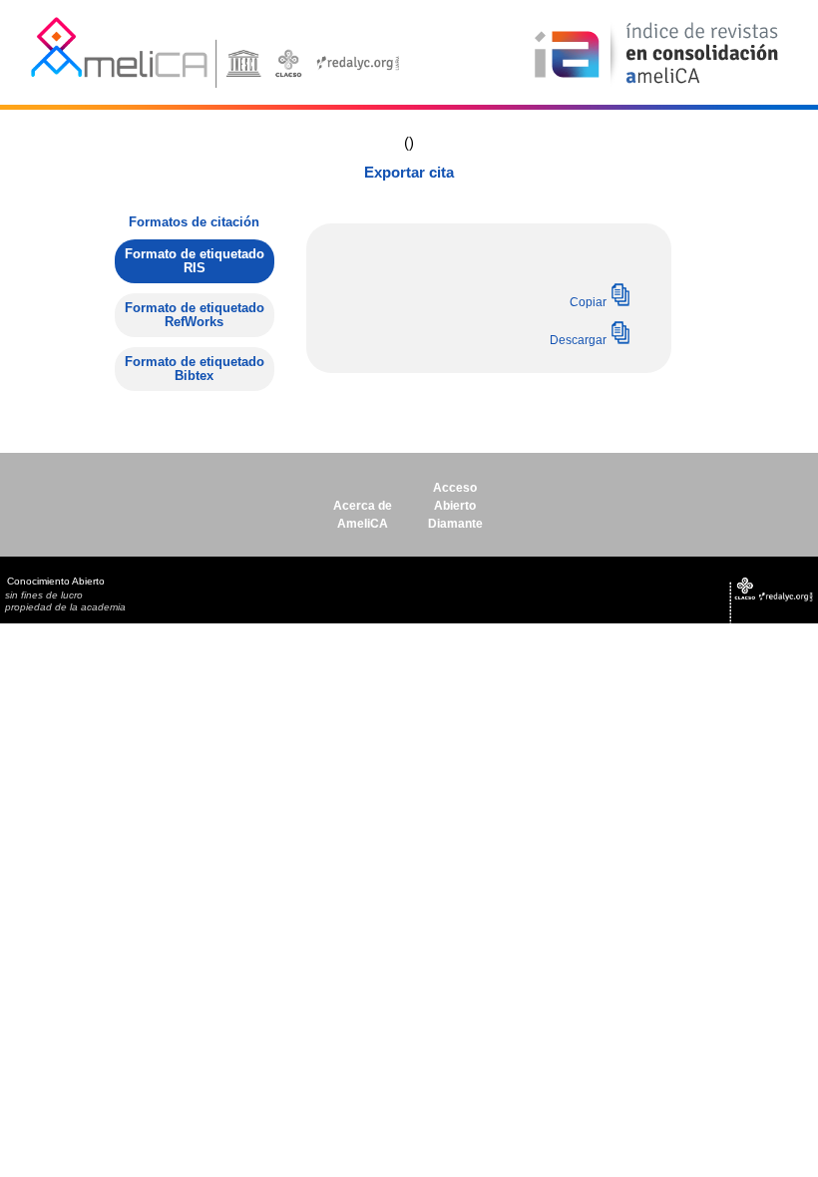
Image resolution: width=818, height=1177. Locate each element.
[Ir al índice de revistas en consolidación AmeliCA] (657, 85)
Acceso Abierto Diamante (455, 506)
